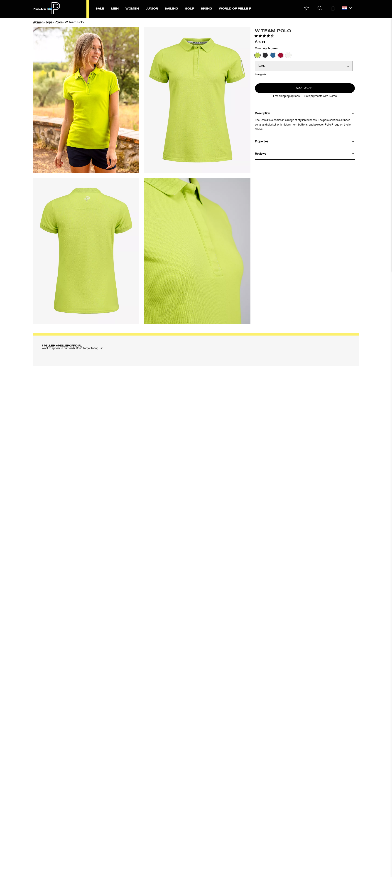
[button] (306, 8)
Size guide (260, 74)
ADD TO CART (305, 88)
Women (38, 22)
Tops (49, 22)
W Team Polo (74, 22)
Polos (59, 22)
